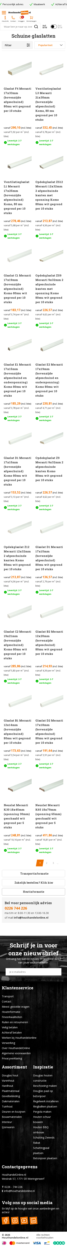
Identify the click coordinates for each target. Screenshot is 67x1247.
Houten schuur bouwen (42, 1119)
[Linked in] (33, 1220)
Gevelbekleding (11, 1096)
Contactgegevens (19, 1166)
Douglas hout (10, 1075)
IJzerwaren (8, 1127)
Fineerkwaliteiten (12, 1017)
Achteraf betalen (12, 1032)
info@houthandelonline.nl (31, 917)
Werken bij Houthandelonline (19, 1037)
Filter (8, 45)
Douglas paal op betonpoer (43, 1093)
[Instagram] (15, 1220)
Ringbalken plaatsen (45, 1106)
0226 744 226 (16, 908)
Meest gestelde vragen (15, 1006)
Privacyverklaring (12, 1058)
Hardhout (7, 1085)
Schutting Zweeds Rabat (44, 1140)
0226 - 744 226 (13, 1187)
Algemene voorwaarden (16, 1053)
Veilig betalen (10, 1027)
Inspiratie (43, 1067)
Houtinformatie (33, 891)
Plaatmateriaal (10, 1091)
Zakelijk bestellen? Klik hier (33, 882)
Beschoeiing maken (45, 1085)
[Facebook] (5, 1220)
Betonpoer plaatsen (45, 1158)
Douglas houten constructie (42, 1078)
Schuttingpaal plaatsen (41, 1150)
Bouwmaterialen (12, 1117)
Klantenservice (17, 987)
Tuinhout (7, 1106)
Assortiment (14, 1067)
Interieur (7, 1122)
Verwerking (8, 1043)
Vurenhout (8, 1080)
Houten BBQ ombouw (41, 1129)
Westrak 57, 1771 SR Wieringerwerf (23, 1178)
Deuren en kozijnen (13, 1111)
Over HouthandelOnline (16, 1048)
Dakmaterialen (11, 1101)
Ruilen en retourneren (15, 1022)
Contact (6, 1001)
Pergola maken (42, 1111)
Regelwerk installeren (46, 1101)
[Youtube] (24, 1220)
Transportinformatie (34, 873)
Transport (8, 996)
